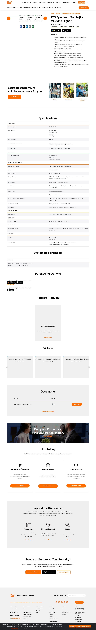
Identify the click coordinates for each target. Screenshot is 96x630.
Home (52, 13)
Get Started (47, 436)
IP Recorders (26, 610)
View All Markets (14, 96)
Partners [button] (65, 2)
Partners (64, 614)
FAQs (78, 26)
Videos (51, 7)
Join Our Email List (15, 602)
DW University (78, 617)
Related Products (42, 7)
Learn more (47, 337)
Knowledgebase (78, 615)
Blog (37, 612)
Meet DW (51, 609)
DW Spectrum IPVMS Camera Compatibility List (79, 609)
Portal (80, 2)
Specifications (11, 7)
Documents (57, 7)
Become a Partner (76, 485)
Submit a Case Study (37, 602)
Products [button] (24, 2)
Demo (83, 2)
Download (76, 404)
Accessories (13, 610)
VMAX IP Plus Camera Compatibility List (79, 613)
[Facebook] (56, 602)
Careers (51, 614)
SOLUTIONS (13, 606)
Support (74, 2)
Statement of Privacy (53, 620)
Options (33, 7)
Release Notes (10, 284)
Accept (72, 626)
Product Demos (14, 615)
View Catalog (26, 621)
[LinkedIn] (64, 602)
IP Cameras (25, 609)
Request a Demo (63, 26)
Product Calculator (14, 609)
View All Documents (47, 411)
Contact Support (63, 572)
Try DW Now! (84, 7)
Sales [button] (57, 2)
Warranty (51, 616)
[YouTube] (59, 602)
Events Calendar (39, 609)
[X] (62, 602)
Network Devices (27, 616)
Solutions (33, 2)
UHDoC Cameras (27, 612)
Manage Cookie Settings (83, 626)
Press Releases (39, 610)
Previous (8, 18)
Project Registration (66, 612)
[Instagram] (67, 602)
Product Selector (14, 612)
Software (25, 618)
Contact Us (71, 26)
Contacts (64, 609)
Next (45, 18)
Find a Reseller (54, 26)
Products (58, 13)
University (51, 2)
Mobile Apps (26, 620)
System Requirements (23, 7)
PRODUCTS (26, 606)
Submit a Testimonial (25, 602)
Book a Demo (79, 602)
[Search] (87, 3)
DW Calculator (78, 621)
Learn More (28, 540)
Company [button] (41, 2)
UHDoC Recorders (27, 614)
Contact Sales (50, 572)
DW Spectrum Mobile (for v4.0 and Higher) (71, 13)
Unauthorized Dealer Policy (53, 622)
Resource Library (78, 619)
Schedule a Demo (48, 486)
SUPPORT (77, 606)
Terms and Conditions (53, 618)
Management (52, 612)
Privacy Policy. (14, 628)
